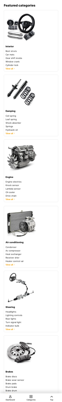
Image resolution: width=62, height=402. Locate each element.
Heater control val (14, 261)
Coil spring (11, 116)
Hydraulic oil (12, 130)
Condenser (11, 247)
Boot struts (11, 51)
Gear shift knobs (14, 58)
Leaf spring (11, 119)
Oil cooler (10, 192)
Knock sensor (12, 185)
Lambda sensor (13, 188)
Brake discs (11, 376)
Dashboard (10, 400)
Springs (9, 126)
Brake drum (11, 390)
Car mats (10, 54)
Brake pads (11, 383)
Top (51, 400)
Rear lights (11, 318)
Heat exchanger (13, 254)
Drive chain (11, 195)
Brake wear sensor (15, 380)
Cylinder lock (12, 65)
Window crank (13, 61)
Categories (31, 400)
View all (9, 68)
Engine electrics (13, 181)
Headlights (11, 311)
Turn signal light (13, 322)
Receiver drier (12, 257)
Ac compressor (13, 250)
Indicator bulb (12, 325)
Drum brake (11, 387)
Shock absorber (13, 123)
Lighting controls (14, 315)
